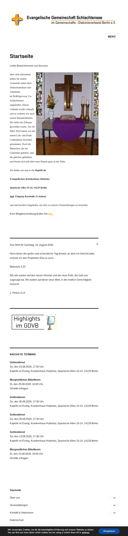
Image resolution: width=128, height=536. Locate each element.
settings (85, 532)
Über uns (15, 497)
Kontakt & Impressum (21, 512)
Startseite (15, 490)
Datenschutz (17, 520)
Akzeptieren (109, 531)
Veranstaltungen (19, 505)
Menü (112, 36)
